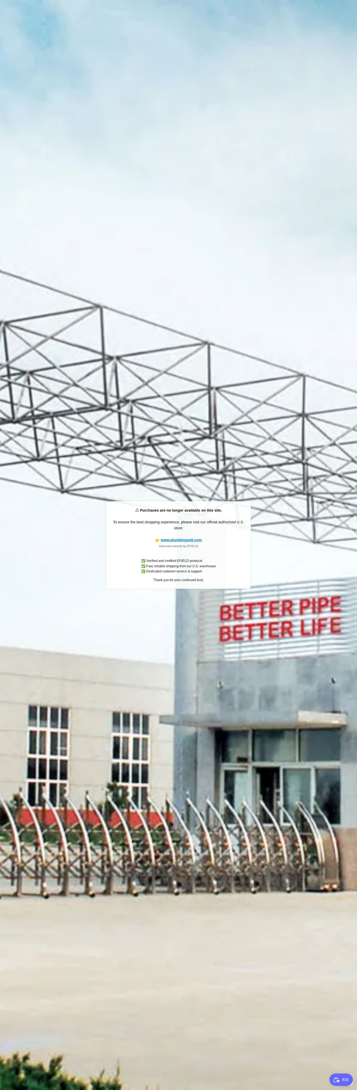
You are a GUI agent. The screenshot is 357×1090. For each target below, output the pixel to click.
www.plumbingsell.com (181, 540)
